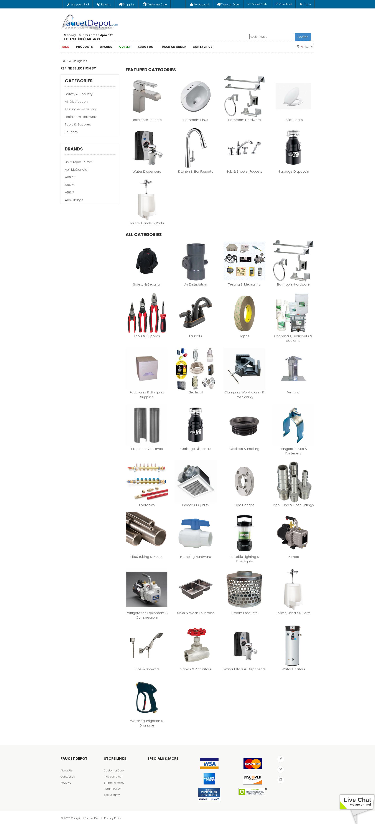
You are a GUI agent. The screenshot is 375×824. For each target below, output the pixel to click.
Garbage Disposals (293, 171)
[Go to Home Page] (64, 61)
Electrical (196, 392)
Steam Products (244, 613)
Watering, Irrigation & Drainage (147, 723)
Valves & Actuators (195, 669)
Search (303, 37)
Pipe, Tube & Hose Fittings (293, 505)
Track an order (113, 776)
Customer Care (114, 770)
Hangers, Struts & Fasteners (293, 451)
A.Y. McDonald (76, 169)
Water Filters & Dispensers (244, 669)
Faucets (71, 132)
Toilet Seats (293, 119)
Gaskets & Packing (244, 448)
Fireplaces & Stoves (147, 448)
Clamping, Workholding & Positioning (244, 394)
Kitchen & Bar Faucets (195, 171)
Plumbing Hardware (195, 556)
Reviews (66, 782)
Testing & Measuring (81, 109)
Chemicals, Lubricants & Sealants (293, 338)
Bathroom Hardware (81, 116)
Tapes (244, 336)
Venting (293, 392)
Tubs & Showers (147, 669)
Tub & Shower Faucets (244, 171)
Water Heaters (293, 669)
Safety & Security (78, 94)
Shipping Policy (114, 782)
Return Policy (112, 789)
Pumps (293, 556)
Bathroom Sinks (195, 119)
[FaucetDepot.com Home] (90, 21)
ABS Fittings (74, 200)
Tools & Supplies (78, 124)
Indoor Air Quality (195, 505)
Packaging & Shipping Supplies (147, 394)
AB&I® (69, 184)
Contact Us (68, 776)
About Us (66, 770)
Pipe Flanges (245, 505)
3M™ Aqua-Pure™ (78, 162)
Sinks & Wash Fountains (195, 613)
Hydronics (147, 505)
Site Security (112, 795)
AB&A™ (70, 177)
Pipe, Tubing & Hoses (146, 556)
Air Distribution (76, 101)
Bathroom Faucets (147, 119)
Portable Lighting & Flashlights (245, 558)
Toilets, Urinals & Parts (147, 223)
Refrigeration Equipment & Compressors (147, 615)
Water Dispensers (147, 171)
